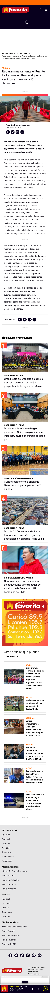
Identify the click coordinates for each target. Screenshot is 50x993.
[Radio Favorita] (15, 10)
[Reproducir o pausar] (45, 988)
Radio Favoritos (9, 884)
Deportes (6, 843)
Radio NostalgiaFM (10, 880)
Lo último (6, 834)
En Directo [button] (15, 986)
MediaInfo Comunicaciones (14, 871)
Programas (7, 861)
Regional (23, 53)
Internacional (8, 856)
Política (5, 907)
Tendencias (7, 852)
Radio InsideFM (9, 888)
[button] (25, 982)
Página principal (8, 53)
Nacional (6, 848)
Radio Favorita (8, 875)
